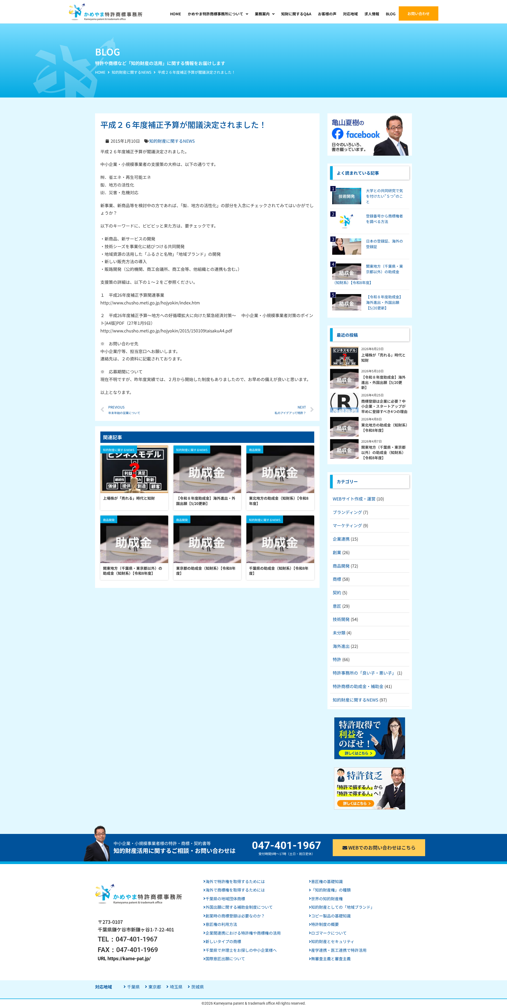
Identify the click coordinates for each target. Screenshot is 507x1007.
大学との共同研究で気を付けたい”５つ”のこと (384, 196)
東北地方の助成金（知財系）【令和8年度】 (278, 501)
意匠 (337, 606)
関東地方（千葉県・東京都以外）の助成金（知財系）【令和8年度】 (132, 571)
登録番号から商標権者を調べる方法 (384, 218)
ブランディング (347, 512)
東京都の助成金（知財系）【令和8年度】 (206, 571)
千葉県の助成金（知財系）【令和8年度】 (278, 571)
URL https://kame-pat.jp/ (124, 958)
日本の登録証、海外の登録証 (384, 243)
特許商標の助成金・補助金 (358, 686)
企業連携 (341, 539)
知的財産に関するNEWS (131, 72)
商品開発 (341, 566)
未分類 (339, 632)
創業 (337, 552)
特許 (337, 659)
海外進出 (341, 646)
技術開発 (341, 619)
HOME (100, 72)
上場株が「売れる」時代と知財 (129, 498)
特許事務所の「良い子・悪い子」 (364, 673)
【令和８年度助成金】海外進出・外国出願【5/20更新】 (205, 501)
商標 (337, 579)
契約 (337, 592)
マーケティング (347, 525)
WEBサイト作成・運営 (354, 498)
